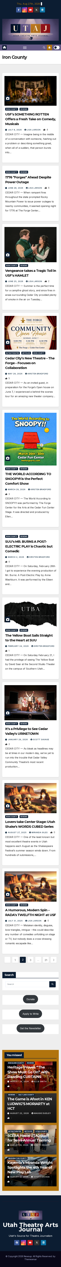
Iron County (11, 109)
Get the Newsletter (30, 1028)
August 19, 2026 (19, 1145)
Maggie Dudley (42, 1113)
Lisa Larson (34, 130)
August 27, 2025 (17, 832)
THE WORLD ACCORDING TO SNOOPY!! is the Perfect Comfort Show (28, 479)
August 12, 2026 (19, 1177)
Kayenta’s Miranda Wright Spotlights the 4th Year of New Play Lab (30, 1167)
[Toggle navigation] (25, 47)
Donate (31, 999)
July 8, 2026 (15, 130)
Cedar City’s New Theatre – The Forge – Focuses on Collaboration (29, 363)
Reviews (23, 109)
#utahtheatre (12, 353)
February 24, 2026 (18, 646)
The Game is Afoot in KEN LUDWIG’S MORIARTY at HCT (29, 1103)
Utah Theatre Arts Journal (30, 1227)
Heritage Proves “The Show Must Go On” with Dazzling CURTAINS (28, 1072)
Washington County (17, 1158)
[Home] (4, 47)
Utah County (41, 1131)
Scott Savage (41, 739)
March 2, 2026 (16, 557)
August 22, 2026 (19, 1113)
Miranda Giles (40, 832)
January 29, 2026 (18, 739)
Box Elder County (16, 1063)
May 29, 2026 (15, 374)
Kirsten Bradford (38, 374)
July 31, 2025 (15, 921)
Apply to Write (31, 1013)
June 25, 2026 (16, 281)
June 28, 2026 (16, 188)
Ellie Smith (40, 1081)
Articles (26, 353)
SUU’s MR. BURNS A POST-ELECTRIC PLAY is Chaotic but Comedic (29, 546)
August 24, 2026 (19, 1081)
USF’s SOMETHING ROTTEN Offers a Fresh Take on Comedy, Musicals (30, 119)
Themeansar (30, 1259)
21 (46, 960)
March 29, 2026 (17, 489)
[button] (44, 47)
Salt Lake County (26, 1095)
